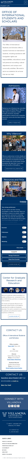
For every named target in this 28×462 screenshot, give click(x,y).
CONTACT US (15, 429)
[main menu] (25, 2)
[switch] (24, 232)
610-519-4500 (15, 431)
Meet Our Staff (6, 385)
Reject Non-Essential (14, 259)
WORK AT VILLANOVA (7, 454)
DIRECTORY (5, 452)
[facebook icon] (9, 406)
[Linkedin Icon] (15, 406)
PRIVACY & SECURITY (7, 441)
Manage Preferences (14, 255)
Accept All (14, 251)
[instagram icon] (18, 406)
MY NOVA (4, 450)
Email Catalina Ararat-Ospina (14, 368)
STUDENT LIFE (4, 6)
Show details (20, 247)
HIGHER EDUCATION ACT (8, 445)
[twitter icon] (12, 406)
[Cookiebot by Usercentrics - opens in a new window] (20, 202)
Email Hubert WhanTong (14, 359)
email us (15, 381)
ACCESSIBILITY (5, 448)
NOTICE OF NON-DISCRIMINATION (9, 443)
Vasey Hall (11, 346)
